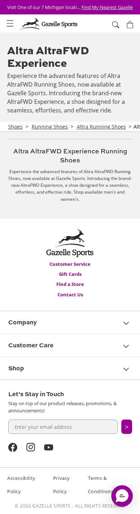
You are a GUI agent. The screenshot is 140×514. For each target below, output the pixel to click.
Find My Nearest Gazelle (107, 7)
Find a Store (70, 284)
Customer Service (70, 264)
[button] (10, 24)
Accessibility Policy (21, 485)
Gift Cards (70, 274)
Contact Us (70, 294)
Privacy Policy (61, 485)
